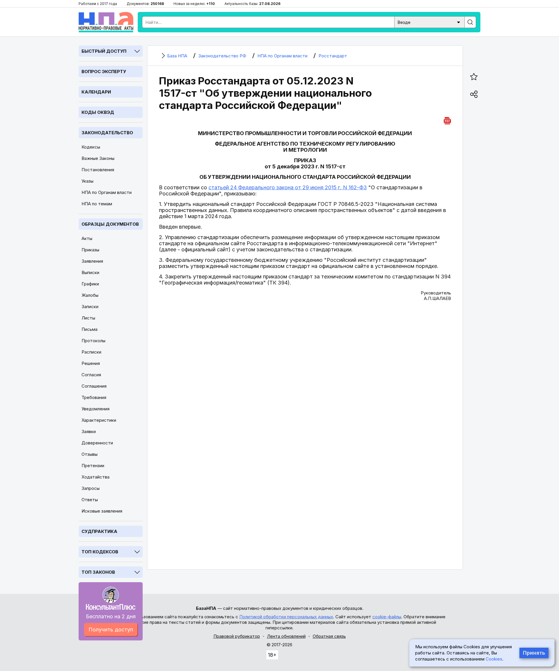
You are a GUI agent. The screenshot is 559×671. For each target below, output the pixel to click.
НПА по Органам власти (107, 192)
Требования (94, 397)
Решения (91, 363)
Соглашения (94, 386)
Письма (90, 329)
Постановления (98, 169)
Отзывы (90, 454)
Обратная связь (329, 636)
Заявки (89, 431)
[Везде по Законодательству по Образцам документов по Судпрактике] (429, 21)
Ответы (90, 499)
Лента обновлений (286, 636)
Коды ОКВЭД (98, 112)
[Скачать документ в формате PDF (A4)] (447, 120)
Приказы (90, 249)
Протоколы (93, 340)
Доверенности (97, 443)
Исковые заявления (102, 511)
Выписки (90, 272)
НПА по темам (97, 203)
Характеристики (99, 420)
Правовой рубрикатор (236, 636)
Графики (90, 284)
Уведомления (95, 409)
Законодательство (107, 132)
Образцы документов (110, 224)
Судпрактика (99, 531)
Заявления (92, 261)
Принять (534, 653)
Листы (88, 318)
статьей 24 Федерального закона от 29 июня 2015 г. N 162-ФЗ (287, 187)
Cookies (494, 659)
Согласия (91, 374)
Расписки (91, 352)
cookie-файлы (386, 616)
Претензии (93, 465)
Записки (90, 306)
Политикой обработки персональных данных (286, 616)
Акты (87, 238)
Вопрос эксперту (104, 71)
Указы (87, 181)
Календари (96, 92)
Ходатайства (95, 477)
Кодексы (91, 147)
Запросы (91, 488)
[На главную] (106, 22)
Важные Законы (98, 158)
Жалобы (90, 295)
